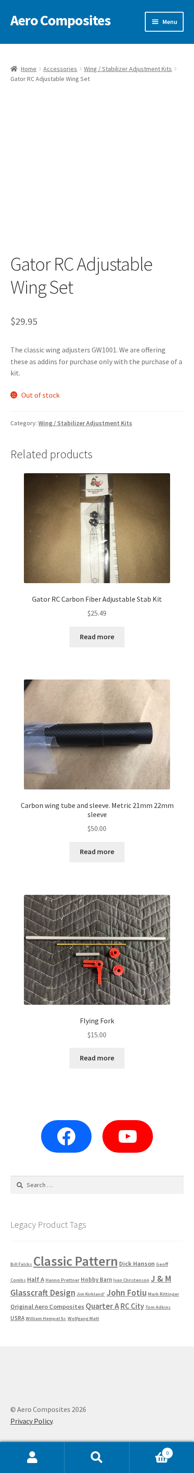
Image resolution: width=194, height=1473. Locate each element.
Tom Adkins (158, 1307)
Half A (35, 1279)
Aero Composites (60, 20)
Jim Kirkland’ (91, 1294)
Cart (149, 1449)
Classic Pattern (75, 1261)
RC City (132, 1306)
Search (97, 1457)
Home (29, 69)
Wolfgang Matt (83, 1318)
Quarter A (102, 1306)
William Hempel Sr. (46, 1318)
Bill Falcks (21, 1264)
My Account (32, 1457)
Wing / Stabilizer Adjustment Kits (128, 69)
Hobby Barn (96, 1279)
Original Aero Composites (47, 1306)
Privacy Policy (31, 1420)
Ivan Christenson (131, 1280)
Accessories (60, 69)
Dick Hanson (137, 1263)
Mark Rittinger (163, 1294)
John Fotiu (126, 1292)
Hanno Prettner (62, 1280)
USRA (17, 1318)
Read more (97, 636)
